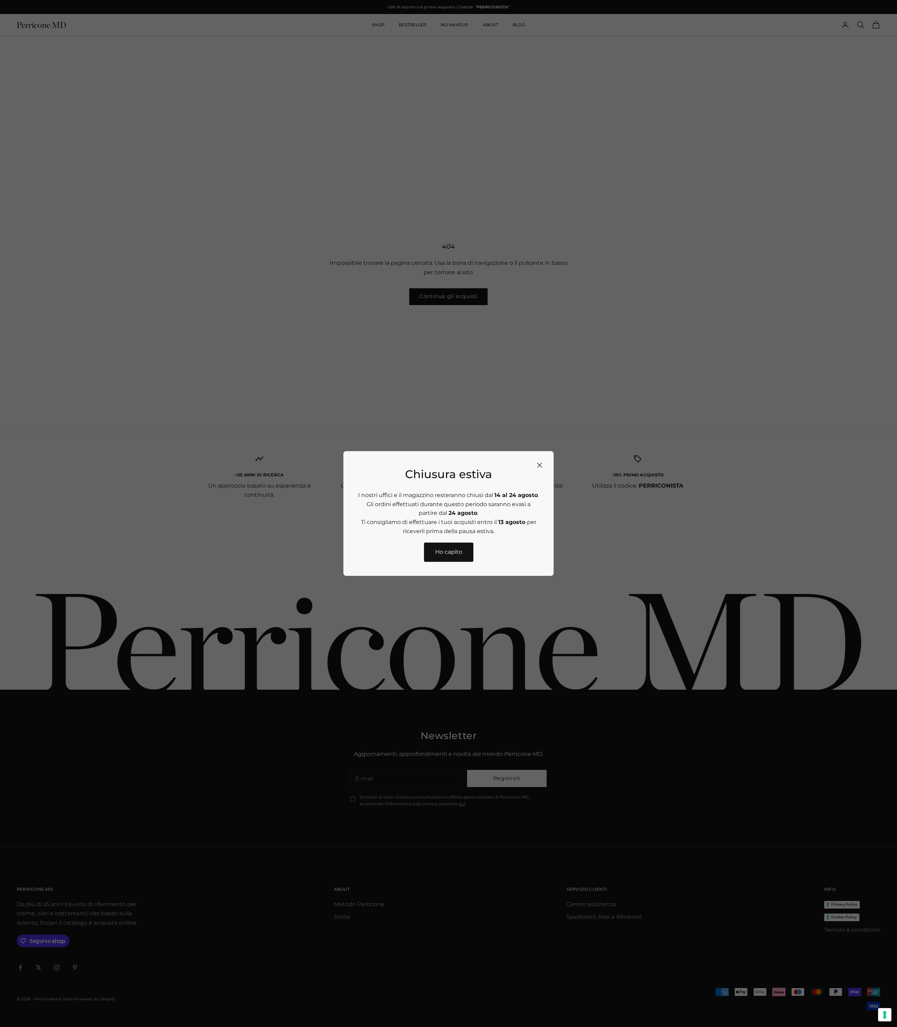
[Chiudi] (540, 465)
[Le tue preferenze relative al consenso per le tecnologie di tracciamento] (884, 1014)
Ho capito (448, 552)
